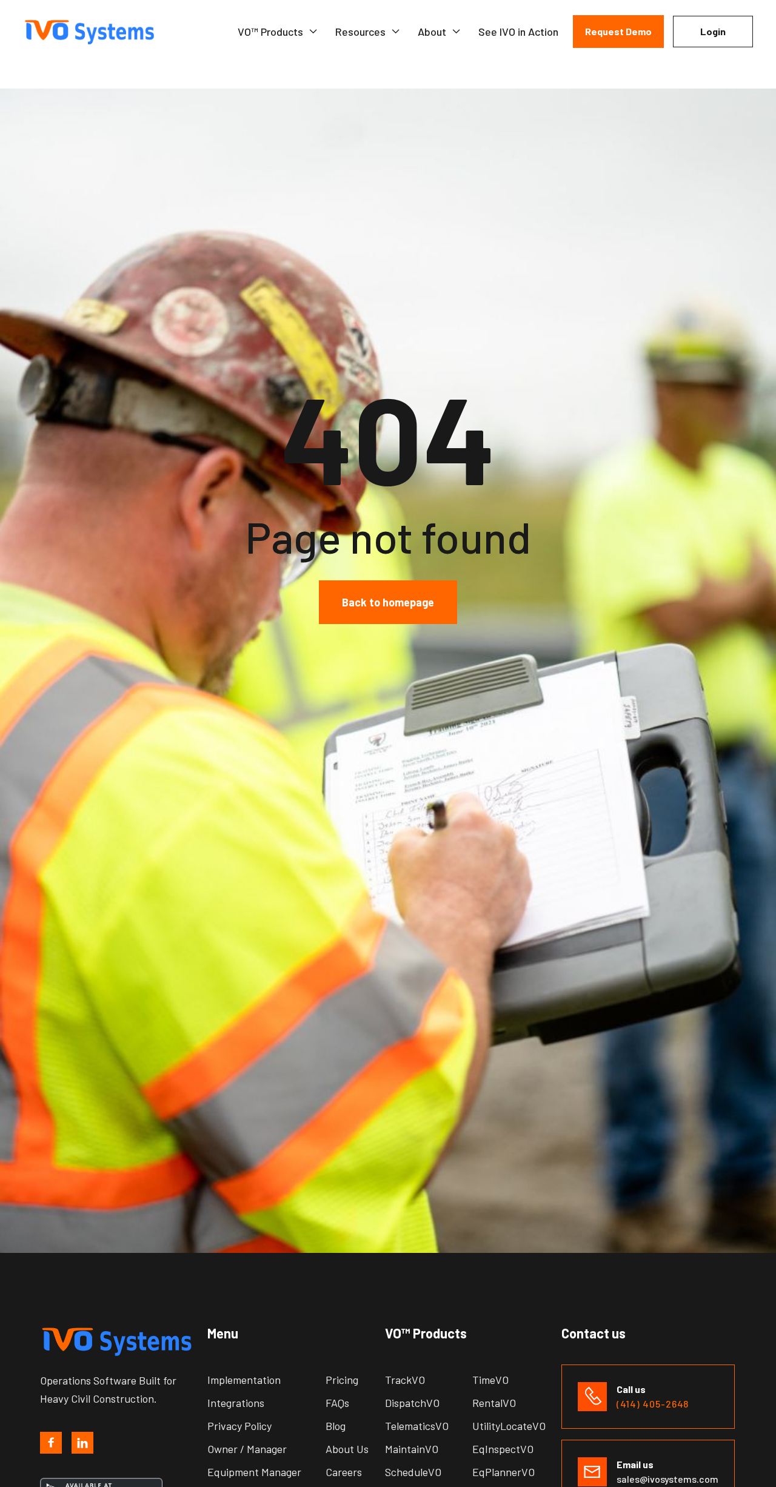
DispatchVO (412, 1403)
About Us (347, 1449)
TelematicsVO (417, 1426)
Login (713, 31)
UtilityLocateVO (509, 1426)
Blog (336, 1426)
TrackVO (405, 1380)
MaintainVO (411, 1449)
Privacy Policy (239, 1426)
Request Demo (618, 31)
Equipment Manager (254, 1472)
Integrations (235, 1403)
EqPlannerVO (503, 1472)
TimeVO (490, 1380)
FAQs (337, 1403)
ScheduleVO (413, 1472)
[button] (278, 31)
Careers (344, 1472)
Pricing (342, 1380)
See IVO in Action (518, 31)
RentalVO (494, 1403)
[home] (97, 31)
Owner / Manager (247, 1449)
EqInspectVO (503, 1449)
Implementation (244, 1380)
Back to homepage (388, 602)
